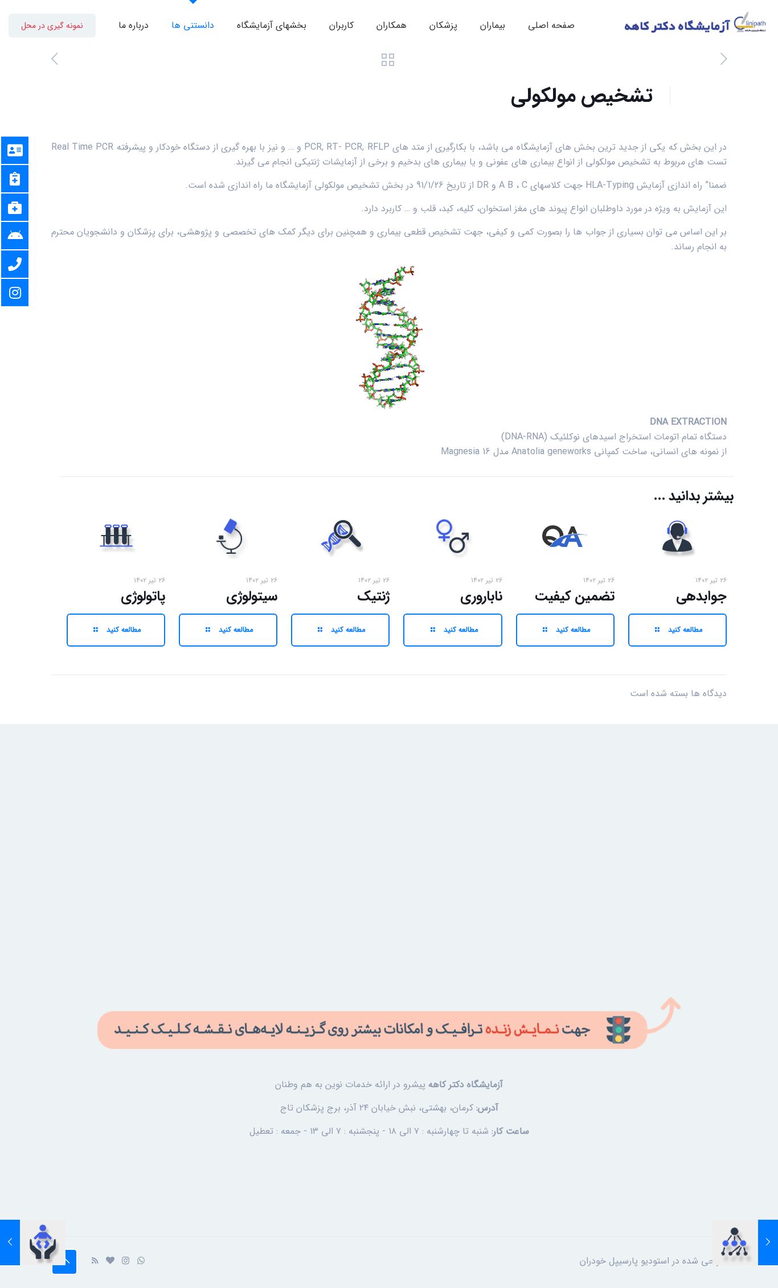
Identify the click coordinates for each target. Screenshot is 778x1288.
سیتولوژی (251, 596)
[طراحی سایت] (110, 1261)
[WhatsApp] (141, 1261)
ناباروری (481, 596)
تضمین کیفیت (575, 596)
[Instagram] (126, 1261)
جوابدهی (701, 596)
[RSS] (95, 1261)
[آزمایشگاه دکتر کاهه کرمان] (696, 25)
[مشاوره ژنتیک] (768, 1242)
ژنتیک (373, 596)
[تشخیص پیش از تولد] (10, 1242)
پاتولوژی (143, 596)
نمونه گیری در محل (52, 25)
